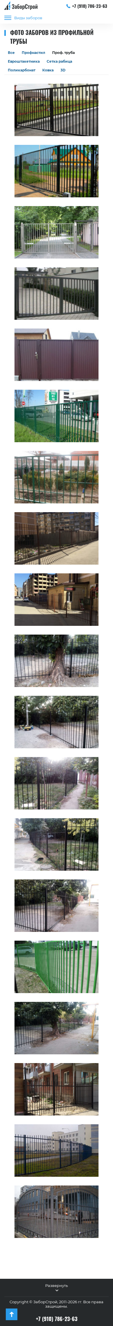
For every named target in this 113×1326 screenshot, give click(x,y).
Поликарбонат (21, 70)
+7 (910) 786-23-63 (89, 6)
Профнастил (33, 52)
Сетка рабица (59, 61)
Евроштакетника (24, 61)
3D (63, 70)
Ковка (48, 70)
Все (11, 52)
